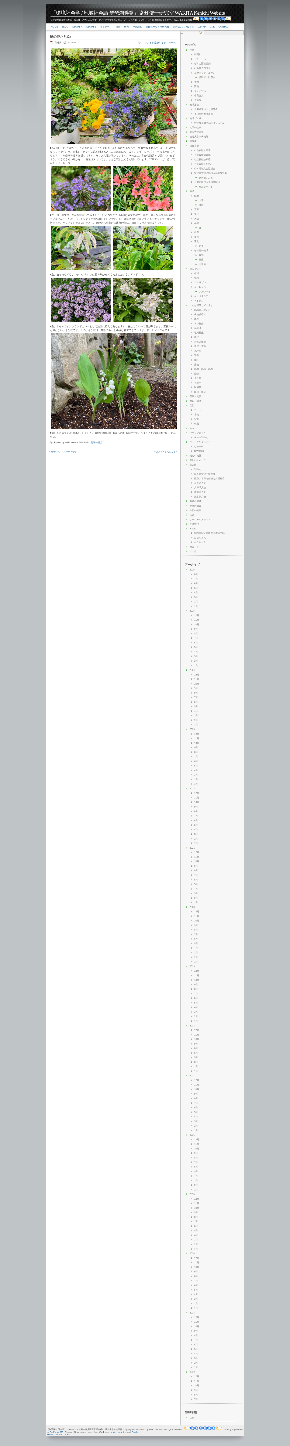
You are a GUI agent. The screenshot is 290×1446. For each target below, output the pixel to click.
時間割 (197, 54)
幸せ (196, 360)
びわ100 (198, 446)
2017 (192, 1075)
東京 (196, 237)
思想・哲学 (200, 346)
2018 (192, 1025)
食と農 (197, 378)
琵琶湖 (197, 328)
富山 (201, 259)
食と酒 (193, 464)
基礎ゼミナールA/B (204, 73)
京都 (196, 209)
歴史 (196, 373)
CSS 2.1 (69, 1434)
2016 (192, 1135)
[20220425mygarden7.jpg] (143, 322)
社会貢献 (194, 145)
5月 (196, 588)
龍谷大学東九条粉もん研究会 (209, 478)
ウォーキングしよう (200, 442)
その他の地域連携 (203, 113)
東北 (196, 241)
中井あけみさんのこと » (165, 451)
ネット (193, 428)
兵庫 (196, 223)
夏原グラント (206, 186)
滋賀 (196, 196)
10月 (196, 624)
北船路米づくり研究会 (157, 26)
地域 (192, 191)
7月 (196, 578)
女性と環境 (200, 341)
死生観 (197, 350)
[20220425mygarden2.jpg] (81, 211)
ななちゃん (200, 542)
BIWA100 (199, 451)
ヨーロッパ (200, 287)
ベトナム (199, 300)
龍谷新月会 (200, 496)
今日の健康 (195, 510)
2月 (196, 601)
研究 (126, 26)
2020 (192, 907)
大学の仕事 (195, 127)
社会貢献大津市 (202, 150)
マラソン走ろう (198, 432)
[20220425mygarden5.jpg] (143, 270)
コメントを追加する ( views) (159, 42)
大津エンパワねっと (183, 26)
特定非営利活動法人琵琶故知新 (210, 173)
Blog (65, 26)
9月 (196, 629)
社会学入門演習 (202, 68)
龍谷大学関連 (197, 132)
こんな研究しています (201, 305)
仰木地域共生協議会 (204, 168)
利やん (197, 469)
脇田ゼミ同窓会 (207, 77)
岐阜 (196, 232)
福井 (201, 255)
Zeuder (135, 1432)
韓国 (196, 277)
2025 (192, 610)
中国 (196, 273)
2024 (192, 670)
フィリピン (200, 282)
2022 (192, 788)
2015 (192, 1194)
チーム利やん (201, 437)
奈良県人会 (200, 483)
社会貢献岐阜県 (202, 159)
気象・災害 (195, 396)
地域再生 (199, 332)
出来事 (193, 141)
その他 (193, 551)
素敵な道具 (195, 501)
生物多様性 (200, 314)
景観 (196, 364)
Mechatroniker (120, 1432)
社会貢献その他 (202, 164)
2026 (192, 569)
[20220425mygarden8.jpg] (115, 429)
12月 (196, 615)
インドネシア (201, 296)
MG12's (64, 1432)
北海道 (202, 264)
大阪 (196, 218)
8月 (196, 574)
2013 (192, 1312)
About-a (77, 26)
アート (197, 410)
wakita (193, 528)
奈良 (196, 214)
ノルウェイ (205, 291)
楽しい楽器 (195, 455)
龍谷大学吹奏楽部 (199, 136)
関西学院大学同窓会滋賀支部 (209, 533)
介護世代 (194, 524)
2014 (192, 1253)
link (212, 26)
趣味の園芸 (97, 442)
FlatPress (54, 1432)
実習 (196, 82)
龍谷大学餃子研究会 (204, 473)
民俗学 (197, 387)
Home (54, 26)
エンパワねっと (202, 91)
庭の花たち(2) (60, 36)
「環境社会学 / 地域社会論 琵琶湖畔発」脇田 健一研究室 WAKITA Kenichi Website (138, 13)
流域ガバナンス (202, 309)
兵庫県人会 (200, 487)
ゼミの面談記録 (202, 63)
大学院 (197, 100)
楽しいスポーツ (198, 460)
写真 (196, 419)
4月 (196, 592)
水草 (196, 319)
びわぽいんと (206, 177)
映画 (196, 423)
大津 (201, 200)
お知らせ (194, 547)
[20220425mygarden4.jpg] (81, 270)
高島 (201, 205)
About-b (91, 26)
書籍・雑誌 (195, 401)
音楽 (196, 414)
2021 (192, 848)
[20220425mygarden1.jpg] (115, 144)
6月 (196, 583)
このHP (202, 26)
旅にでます (195, 268)
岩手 (201, 246)
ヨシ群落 (199, 323)
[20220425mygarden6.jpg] (81, 322)
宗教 (196, 355)
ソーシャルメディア (200, 519)
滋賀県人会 (200, 492)
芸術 (192, 405)
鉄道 (192, 515)
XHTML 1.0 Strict (55, 1434)
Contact (224, 26)
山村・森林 (200, 392)
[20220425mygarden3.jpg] (143, 211)
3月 (196, 597)
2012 (192, 1372)
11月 (196, 620)
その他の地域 (201, 250)
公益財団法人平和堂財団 (207, 182)
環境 (196, 337)
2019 (192, 966)
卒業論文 (137, 26)
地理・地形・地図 (203, 369)
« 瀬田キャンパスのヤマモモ (62, 451)
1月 (196, 606)
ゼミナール (106, 26)
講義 (196, 86)
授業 (118, 26)
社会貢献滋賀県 (202, 154)
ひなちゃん (200, 537)
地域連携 (194, 104)
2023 (192, 729)
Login (192, 1417)
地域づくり (195, 118)
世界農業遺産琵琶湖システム (209, 123)
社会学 (197, 382)
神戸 (201, 227)
